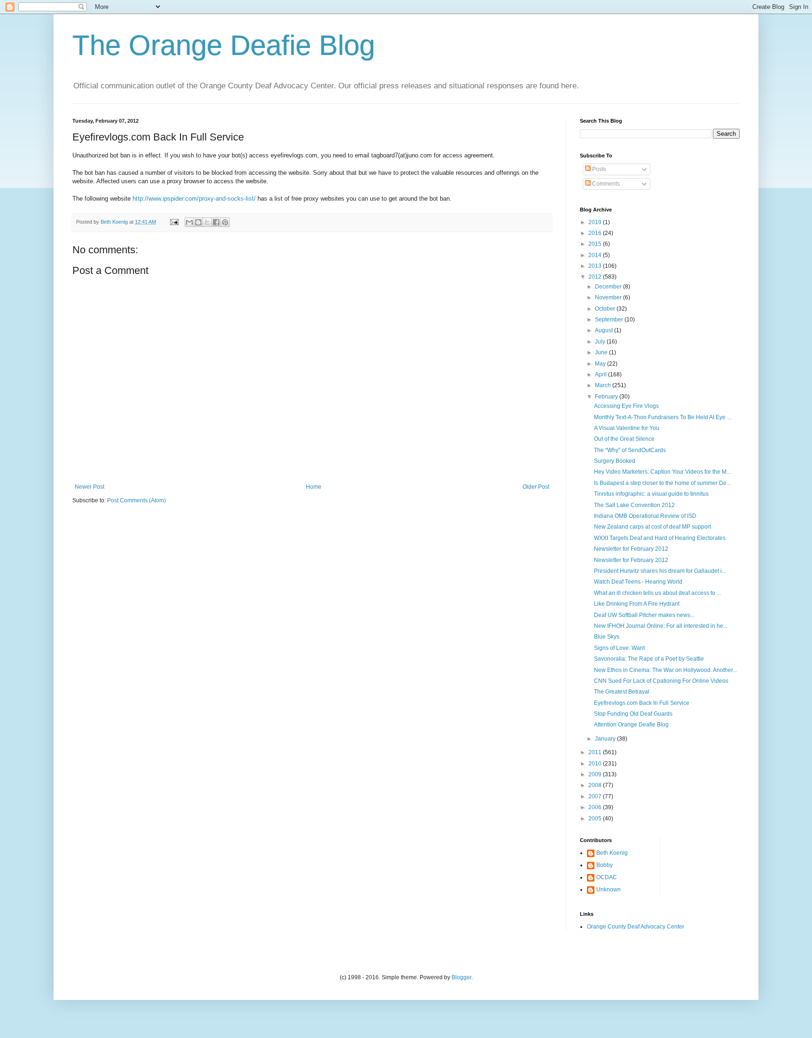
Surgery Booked (614, 461)
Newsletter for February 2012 (631, 549)
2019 (595, 222)
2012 (595, 276)
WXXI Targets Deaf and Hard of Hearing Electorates (660, 538)
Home (313, 487)
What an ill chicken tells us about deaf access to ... (657, 593)
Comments (605, 183)
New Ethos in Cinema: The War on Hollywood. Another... (665, 670)
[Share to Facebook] (216, 222)
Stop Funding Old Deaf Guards (633, 713)
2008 (595, 785)
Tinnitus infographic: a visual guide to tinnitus (651, 494)
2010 (595, 763)
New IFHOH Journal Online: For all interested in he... (660, 626)
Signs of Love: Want (619, 648)
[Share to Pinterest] (225, 222)
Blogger (461, 977)
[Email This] (189, 222)
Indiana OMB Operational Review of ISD (645, 516)
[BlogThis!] (198, 222)
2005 (595, 818)
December (609, 286)
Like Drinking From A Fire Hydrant (636, 604)
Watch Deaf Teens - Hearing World (638, 581)
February (607, 396)
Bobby (604, 865)
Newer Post (89, 487)
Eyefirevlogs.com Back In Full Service (641, 703)
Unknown (608, 889)
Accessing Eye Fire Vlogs (626, 406)
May (601, 363)
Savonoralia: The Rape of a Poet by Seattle (649, 659)
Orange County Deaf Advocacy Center (635, 926)
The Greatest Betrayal (621, 691)
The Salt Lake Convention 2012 (634, 505)
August (604, 330)
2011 (595, 752)
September (610, 319)
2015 (595, 244)
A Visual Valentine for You (626, 428)
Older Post (536, 487)
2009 (595, 774)
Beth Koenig (612, 853)
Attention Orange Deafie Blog (631, 724)
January (606, 738)
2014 (595, 255)
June (602, 352)
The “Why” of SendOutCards (630, 450)
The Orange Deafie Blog (223, 45)
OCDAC (606, 877)
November (609, 297)
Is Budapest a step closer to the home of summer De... (662, 483)
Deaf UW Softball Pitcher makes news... (644, 615)
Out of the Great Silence (624, 439)
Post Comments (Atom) (136, 500)
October (606, 308)
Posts (598, 169)
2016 (595, 233)
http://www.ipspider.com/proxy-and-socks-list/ (194, 198)
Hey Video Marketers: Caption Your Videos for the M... (662, 471)
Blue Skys (606, 636)
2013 (595, 266)
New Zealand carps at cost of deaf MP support (652, 526)
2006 (595, 807)
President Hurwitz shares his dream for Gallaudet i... (660, 571)
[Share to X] (207, 222)
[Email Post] (174, 222)
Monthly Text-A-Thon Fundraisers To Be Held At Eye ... (662, 417)
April (601, 374)
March (603, 385)
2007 (595, 796)
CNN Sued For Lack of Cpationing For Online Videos (661, 681)
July (601, 341)
